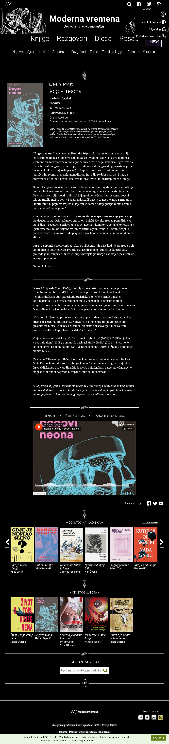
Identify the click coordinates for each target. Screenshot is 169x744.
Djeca (103, 38)
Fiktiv (113, 725)
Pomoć (73, 732)
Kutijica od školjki (145, 566)
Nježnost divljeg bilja (94, 568)
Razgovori (72, 38)
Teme (94, 52)
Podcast (133, 52)
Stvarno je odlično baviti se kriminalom (71, 639)
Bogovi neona (43, 636)
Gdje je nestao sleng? (19, 568)
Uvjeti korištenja (88, 732)
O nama (63, 732)
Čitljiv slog (155, 29)
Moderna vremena (84, 19)
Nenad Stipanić (60, 84)
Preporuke (59, 52)
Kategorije (154, 40)
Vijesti (31, 52)
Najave (18, 52)
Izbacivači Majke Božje (95, 638)
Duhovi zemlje (44, 566)
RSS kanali (104, 732)
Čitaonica (150, 52)
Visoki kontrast (151, 22)
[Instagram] (159, 4)
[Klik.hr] (160, 718)
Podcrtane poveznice (148, 36)
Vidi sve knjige (150, 522)
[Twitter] (149, 4)
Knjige (40, 38)
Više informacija (105, 740)
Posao (129, 38)
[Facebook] (139, 4)
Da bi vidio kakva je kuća (70, 568)
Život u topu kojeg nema (22, 638)
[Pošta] (161, 502)
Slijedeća (162, 543)
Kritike (43, 52)
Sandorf (66, 98)
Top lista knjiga (113, 52)
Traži (105, 670)
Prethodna (7, 543)
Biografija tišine (119, 566)
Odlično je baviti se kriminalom (120, 638)
